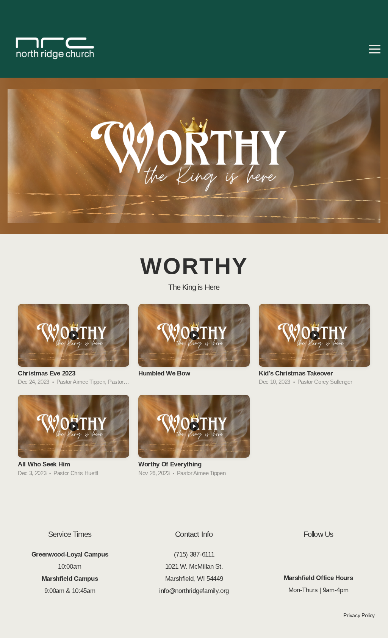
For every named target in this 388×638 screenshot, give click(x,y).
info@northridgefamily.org (194, 590)
